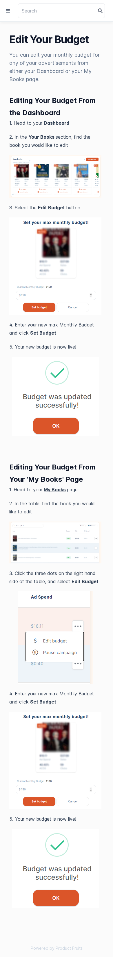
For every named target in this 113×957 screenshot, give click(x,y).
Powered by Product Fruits (57, 948)
